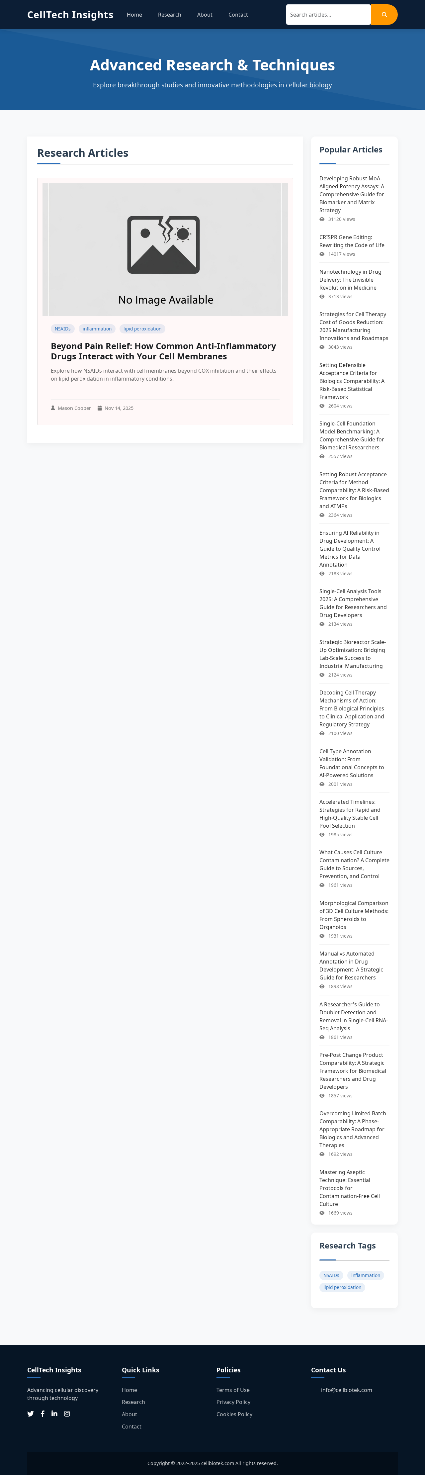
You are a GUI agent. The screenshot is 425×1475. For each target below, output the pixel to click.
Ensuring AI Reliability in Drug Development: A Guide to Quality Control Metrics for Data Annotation (350, 548)
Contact (238, 14)
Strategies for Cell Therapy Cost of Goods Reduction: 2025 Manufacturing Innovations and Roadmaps (353, 326)
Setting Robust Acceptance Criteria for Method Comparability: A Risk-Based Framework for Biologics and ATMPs (354, 490)
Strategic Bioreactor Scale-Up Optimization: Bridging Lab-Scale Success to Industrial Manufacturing (352, 654)
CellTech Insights (70, 14)
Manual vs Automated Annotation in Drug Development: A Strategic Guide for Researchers (351, 965)
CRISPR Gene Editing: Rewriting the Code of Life (351, 241)
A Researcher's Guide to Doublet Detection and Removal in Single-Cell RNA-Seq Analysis (353, 1016)
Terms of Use (233, 1390)
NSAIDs (63, 328)
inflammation (97, 328)
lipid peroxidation (142, 328)
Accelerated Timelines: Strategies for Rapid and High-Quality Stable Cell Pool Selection (350, 813)
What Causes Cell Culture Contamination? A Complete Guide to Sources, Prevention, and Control (354, 864)
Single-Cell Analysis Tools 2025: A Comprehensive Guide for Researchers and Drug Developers (353, 603)
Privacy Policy (233, 1402)
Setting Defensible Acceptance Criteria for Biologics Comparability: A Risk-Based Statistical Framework (351, 381)
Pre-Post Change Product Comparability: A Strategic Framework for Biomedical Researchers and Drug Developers (352, 1070)
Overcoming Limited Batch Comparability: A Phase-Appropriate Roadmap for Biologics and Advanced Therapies (352, 1129)
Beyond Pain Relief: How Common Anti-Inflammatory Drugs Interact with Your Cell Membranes (163, 351)
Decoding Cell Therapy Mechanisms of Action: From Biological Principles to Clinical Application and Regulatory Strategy (351, 708)
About (204, 14)
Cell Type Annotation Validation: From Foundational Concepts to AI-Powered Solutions (351, 763)
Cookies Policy (234, 1414)
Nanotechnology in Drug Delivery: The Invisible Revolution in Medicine (350, 279)
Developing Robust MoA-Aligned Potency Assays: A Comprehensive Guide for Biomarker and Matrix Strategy (351, 194)
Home (134, 14)
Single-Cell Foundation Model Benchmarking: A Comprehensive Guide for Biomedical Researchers (351, 435)
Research (169, 14)
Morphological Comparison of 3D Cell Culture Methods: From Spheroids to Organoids (353, 915)
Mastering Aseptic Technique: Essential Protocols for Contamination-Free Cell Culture (349, 1188)
